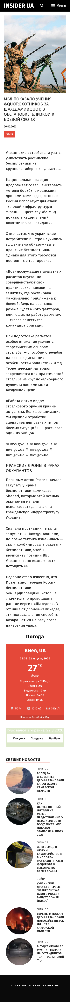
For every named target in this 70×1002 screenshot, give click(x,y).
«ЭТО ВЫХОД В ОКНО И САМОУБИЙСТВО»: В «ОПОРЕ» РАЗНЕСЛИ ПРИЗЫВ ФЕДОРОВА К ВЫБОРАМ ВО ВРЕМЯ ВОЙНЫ (50, 859)
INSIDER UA (19, 5)
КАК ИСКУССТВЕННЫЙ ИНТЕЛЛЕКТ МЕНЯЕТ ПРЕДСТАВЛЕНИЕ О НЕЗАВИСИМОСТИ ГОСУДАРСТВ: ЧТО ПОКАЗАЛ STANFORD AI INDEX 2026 (50, 819)
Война (9, 134)
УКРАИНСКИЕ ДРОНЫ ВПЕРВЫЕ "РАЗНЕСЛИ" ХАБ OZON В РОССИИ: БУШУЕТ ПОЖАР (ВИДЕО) (48, 892)
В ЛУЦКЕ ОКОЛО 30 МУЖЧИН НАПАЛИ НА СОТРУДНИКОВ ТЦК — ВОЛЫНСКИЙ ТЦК (50, 953)
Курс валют (17, 730)
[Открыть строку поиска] (41, 6)
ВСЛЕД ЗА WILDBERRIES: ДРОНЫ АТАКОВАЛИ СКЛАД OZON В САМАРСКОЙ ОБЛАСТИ (50, 782)
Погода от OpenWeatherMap (35, 717)
